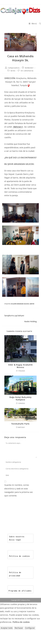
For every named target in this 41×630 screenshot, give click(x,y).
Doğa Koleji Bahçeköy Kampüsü (21, 398)
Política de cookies (19, 556)
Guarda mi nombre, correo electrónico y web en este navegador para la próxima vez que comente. (18, 490)
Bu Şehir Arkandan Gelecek (20, 304)
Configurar (30, 628)
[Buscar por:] (39, 23)
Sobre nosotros (16, 537)
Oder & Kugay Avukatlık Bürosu (20, 366)
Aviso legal (15, 540)
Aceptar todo (7, 628)
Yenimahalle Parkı (20, 424)
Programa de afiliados (20, 591)
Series (12, 71)
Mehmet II (18, 126)
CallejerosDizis (14, 68)
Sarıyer (32, 304)
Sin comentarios (27, 71)
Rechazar (19, 628)
